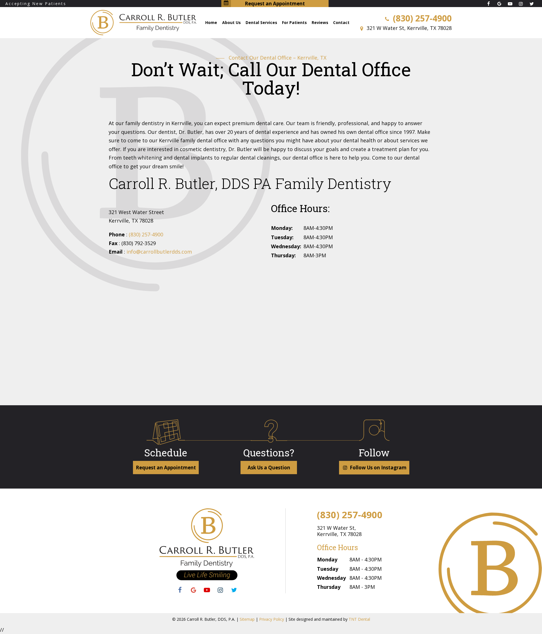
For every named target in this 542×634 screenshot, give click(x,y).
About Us (231, 22)
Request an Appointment (275, 3)
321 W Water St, (339, 530)
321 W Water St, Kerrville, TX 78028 (408, 28)
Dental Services (261, 22)
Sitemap (247, 619)
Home (211, 22)
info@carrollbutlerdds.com (159, 251)
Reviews (320, 22)
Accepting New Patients (35, 4)
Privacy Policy (271, 619)
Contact (341, 22)
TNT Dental (359, 619)
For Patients (294, 22)
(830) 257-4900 (421, 18)
